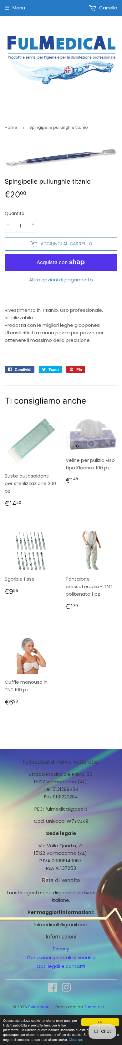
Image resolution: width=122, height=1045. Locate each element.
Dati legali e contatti (61, 966)
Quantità (14, 213)
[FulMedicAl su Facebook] (52, 989)
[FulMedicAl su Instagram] (66, 989)
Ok (100, 1022)
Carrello (107, 7)
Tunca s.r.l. (94, 1007)
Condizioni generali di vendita (61, 957)
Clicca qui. (76, 1039)
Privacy (61, 948)
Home (11, 127)
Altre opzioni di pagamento (61, 279)
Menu (19, 7)
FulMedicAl (38, 1007)
